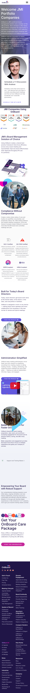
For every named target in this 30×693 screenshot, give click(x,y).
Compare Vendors (22, 625)
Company (19, 674)
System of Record (7, 607)
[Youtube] (13, 570)
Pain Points (19, 642)
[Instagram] (2, 570)
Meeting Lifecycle (7, 588)
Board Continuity (21, 594)
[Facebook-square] (10, 570)
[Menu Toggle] (27, 2)
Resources (19, 658)
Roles (3, 658)
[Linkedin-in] (5, 570)
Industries (5, 670)
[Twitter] (7, 570)
